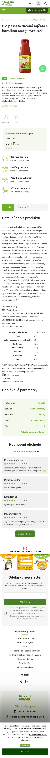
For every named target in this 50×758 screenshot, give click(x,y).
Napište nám (25, 663)
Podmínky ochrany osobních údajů (25, 654)
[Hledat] (45, 3)
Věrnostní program (25, 642)
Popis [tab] (8, 207)
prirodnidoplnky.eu (26, 681)
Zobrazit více (25, 533)
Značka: (18, 78)
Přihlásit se (25, 602)
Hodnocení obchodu (25, 444)
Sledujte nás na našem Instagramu (25, 551)
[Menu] (4, 10)
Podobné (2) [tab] (23, 207)
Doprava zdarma (25, 659)
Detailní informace (9, 106)
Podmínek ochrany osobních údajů (24, 610)
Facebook (21, 681)
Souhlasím (25, 751)
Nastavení (25, 745)
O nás (25, 646)
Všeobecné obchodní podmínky (25, 650)
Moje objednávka (25, 667)
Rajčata (41, 402)
